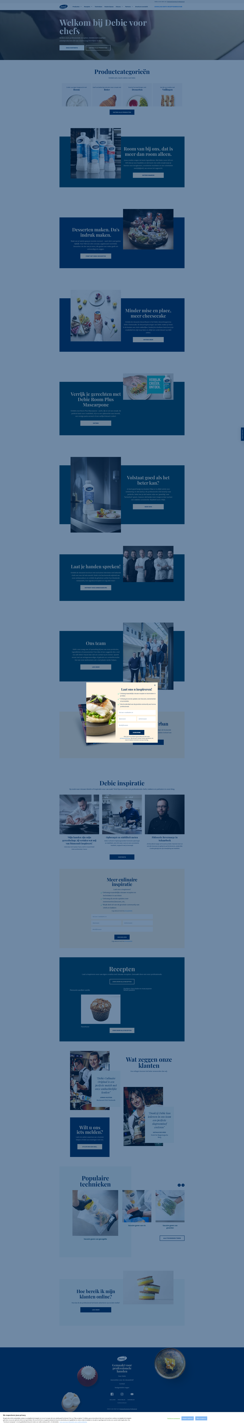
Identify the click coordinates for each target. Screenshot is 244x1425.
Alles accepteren (201, 1418)
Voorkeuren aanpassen (173, 1418)
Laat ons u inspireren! (136, 689)
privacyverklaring (125, 738)
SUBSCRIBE (137, 732)
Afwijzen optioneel (188, 1418)
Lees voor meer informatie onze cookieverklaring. (73, 1422)
